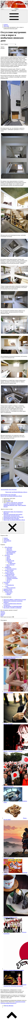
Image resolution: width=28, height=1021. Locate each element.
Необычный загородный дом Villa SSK (13, 517)
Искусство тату (10, 564)
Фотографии (10, 554)
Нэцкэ (8, 566)
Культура (7, 555)
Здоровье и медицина (12, 578)
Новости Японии (9, 572)
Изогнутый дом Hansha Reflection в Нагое (11, 496)
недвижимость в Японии (15, 504)
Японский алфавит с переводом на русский (15, 599)
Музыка (10, 562)
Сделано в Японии (11, 551)
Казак (2, 615)
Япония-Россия (10, 574)
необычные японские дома (10, 505)
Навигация (14, 10)
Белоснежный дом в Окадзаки (8, 494)
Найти (16, 8)
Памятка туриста (8, 589)
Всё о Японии (8, 547)
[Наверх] (12, 1019)
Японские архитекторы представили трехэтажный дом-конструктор (13, 515)
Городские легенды (11, 568)
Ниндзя (2, 611)
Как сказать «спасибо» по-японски (12, 607)
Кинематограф (10, 560)
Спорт (6, 583)
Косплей (9, 559)
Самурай (3, 613)
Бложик (9, 594)
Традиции (9, 579)
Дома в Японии (22, 505)
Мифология (8, 567)
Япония (6, 506)
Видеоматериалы (11, 552)
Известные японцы (11, 577)
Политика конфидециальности (8, 1003)
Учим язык (6, 539)
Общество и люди (9, 575)
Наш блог (9, 593)
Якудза (8, 581)
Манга (8, 558)
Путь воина (6, 582)
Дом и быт (9, 548)
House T (9, 502)
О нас (5, 542)
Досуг (6, 586)
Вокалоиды (12, 563)
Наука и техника (9, 570)
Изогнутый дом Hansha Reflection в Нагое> (16, 492)
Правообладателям (20, 1001)
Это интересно (7, 540)
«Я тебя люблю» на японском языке (13, 606)
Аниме (8, 556)
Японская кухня (8, 590)
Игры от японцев (11, 587)
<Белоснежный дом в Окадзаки (9, 489)
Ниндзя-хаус (14, 502)
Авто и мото (10, 571)
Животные (9, 550)
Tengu (8, 499)
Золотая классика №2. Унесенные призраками (15, 985)
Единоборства (10, 585)
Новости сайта (9, 591)
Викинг (3, 614)
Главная (6, 538)
